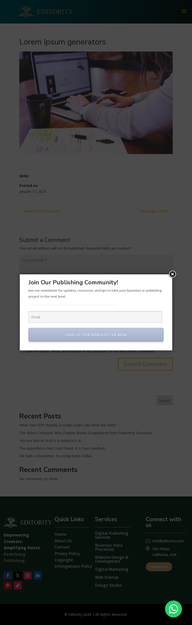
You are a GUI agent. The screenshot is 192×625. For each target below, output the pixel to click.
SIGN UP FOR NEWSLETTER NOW (96, 334)
